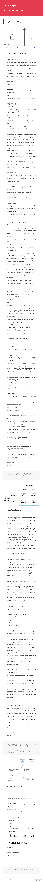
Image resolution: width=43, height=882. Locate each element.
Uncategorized (20, 473)
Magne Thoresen (15, 732)
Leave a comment (27, 478)
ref (7, 191)
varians (24, 751)
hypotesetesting (27, 745)
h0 (20, 745)
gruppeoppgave (9, 474)
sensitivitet (27, 475)
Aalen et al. (27, 743)
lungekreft (26, 474)
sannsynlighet (16, 870)
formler (12, 745)
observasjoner (24, 747)
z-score (21, 641)
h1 (22, 745)
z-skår (21, 478)
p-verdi (12, 553)
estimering (22, 744)
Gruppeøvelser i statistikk (18, 53)
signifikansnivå (21, 553)
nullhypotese (17, 747)
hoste (14, 474)
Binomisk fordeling (15, 786)
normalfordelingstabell (17, 475)
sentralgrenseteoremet (23, 592)
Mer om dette (10, 847)
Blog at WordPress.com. (11, 879)
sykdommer (28, 870)
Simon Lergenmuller (16, 462)
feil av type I (28, 744)
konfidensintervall (11, 746)
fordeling (13, 803)
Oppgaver (9, 467)
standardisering (10, 478)
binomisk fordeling (29, 473)
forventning (17, 745)
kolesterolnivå (19, 474)
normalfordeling (19, 746)
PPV (23, 475)
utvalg (20, 751)
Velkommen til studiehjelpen (13, 10)
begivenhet (26, 869)
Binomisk (9, 803)
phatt (33, 747)
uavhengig (33, 870)
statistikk (16, 478)
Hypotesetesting (14, 510)
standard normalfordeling (23, 750)
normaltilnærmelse (10, 747)
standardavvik (33, 750)
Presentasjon (10, 736)
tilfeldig (16, 751)
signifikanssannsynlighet (12, 750)
